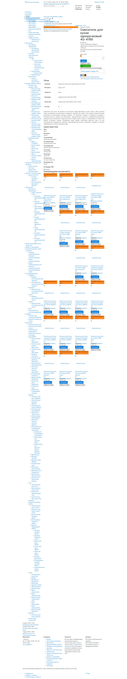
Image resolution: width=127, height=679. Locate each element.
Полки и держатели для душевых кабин (36, 123)
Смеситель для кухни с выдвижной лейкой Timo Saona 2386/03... (50, 302)
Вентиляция (29, 43)
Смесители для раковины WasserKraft (36, 359)
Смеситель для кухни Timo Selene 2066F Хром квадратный (81, 197)
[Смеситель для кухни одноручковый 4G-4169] (58, 29)
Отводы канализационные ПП (39, 218)
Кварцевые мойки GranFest (31, 624)
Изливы (34, 578)
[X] (85, 75)
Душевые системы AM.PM (37, 532)
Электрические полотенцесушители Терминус (37, 284)
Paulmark (31, 613)
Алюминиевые (36, 71)
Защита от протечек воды (33, 173)
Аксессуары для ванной (33, 18)
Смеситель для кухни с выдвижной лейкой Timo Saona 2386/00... (81, 302)
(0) (44, 202)
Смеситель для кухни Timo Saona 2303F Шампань (50, 373)
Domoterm (32, 287)
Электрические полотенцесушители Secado (37, 305)
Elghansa (31, 395)
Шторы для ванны (34, 32)
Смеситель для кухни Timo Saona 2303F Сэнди (65, 373)
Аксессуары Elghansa (35, 29)
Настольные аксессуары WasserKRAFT (32, 25)
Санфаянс (28, 314)
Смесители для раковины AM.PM (36, 516)
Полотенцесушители (32, 273)
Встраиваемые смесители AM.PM (36, 521)
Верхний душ (35, 454)
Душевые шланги (36, 585)
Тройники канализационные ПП (39, 213)
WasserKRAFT (32, 337)
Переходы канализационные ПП (39, 197)
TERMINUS (32, 275)
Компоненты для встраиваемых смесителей (36, 428)
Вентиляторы (32, 76)
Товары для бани (33, 37)
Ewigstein (31, 500)
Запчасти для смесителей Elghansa (35, 479)
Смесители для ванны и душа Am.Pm (36, 510)
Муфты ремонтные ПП (37, 224)
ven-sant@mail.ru (64, 4)
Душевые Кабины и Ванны (33, 83)
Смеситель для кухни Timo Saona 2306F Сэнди (97, 232)
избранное (47, 202)
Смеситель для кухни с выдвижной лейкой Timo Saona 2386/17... (97, 267)
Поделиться (86, 66)
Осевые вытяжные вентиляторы (35, 79)
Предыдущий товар (49, 25)
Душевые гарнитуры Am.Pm (37, 537)
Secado (31, 301)
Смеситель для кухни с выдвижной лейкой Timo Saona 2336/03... (97, 302)
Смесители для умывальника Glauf (36, 598)
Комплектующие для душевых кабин (36, 108)
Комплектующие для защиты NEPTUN (36, 183)
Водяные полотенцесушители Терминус (37, 278)
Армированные (36, 74)
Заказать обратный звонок (51, 4)
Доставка (29, 14)
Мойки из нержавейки (32, 247)
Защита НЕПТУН (33, 175)
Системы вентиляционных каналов (33, 55)
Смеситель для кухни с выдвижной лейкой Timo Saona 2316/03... (65, 338)
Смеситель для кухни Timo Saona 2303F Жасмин (81, 373)
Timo (30, 483)
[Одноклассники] (83, 75)
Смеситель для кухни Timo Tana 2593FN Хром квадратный (65, 197)
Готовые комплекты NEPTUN (35, 178)
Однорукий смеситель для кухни (93, 78)
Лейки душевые (36, 586)
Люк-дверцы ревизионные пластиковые (35, 50)
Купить (84, 61)
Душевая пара (36, 588)
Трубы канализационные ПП (39, 229)
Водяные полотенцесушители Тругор (37, 298)
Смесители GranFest (34, 502)
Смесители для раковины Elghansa (36, 401)
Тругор (31, 294)
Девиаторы (35, 583)
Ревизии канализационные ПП (39, 203)
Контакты (28, 12)
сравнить (52, 202)
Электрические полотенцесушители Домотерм (37, 291)
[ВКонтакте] (81, 75)
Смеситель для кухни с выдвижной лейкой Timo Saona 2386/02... (65, 302)
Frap (30, 30)
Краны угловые (33, 166)
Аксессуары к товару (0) (89, 71)
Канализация (29, 187)
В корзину (48, 208)
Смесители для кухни (35, 324)
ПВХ (33, 59)
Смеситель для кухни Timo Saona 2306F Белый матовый (81, 267)
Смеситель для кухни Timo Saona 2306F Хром (97, 338)
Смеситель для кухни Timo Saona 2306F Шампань (81, 232)
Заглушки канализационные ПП (39, 240)
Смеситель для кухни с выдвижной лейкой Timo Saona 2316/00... (81, 338)
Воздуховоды (38, 73)
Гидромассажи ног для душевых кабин (36, 129)
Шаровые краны (33, 171)
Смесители (29, 322)
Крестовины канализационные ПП (39, 208)
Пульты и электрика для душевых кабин (36, 134)
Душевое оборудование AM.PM (36, 526)
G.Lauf (30, 572)
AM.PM (30, 504)
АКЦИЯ (28, 16)
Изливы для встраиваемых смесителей (38, 433)
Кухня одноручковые (93, 77)
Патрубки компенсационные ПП (39, 234)
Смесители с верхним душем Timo (36, 493)
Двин (30, 308)
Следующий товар (80, 25)
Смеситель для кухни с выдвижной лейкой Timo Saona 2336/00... (50, 338)
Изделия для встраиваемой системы (36, 391)
